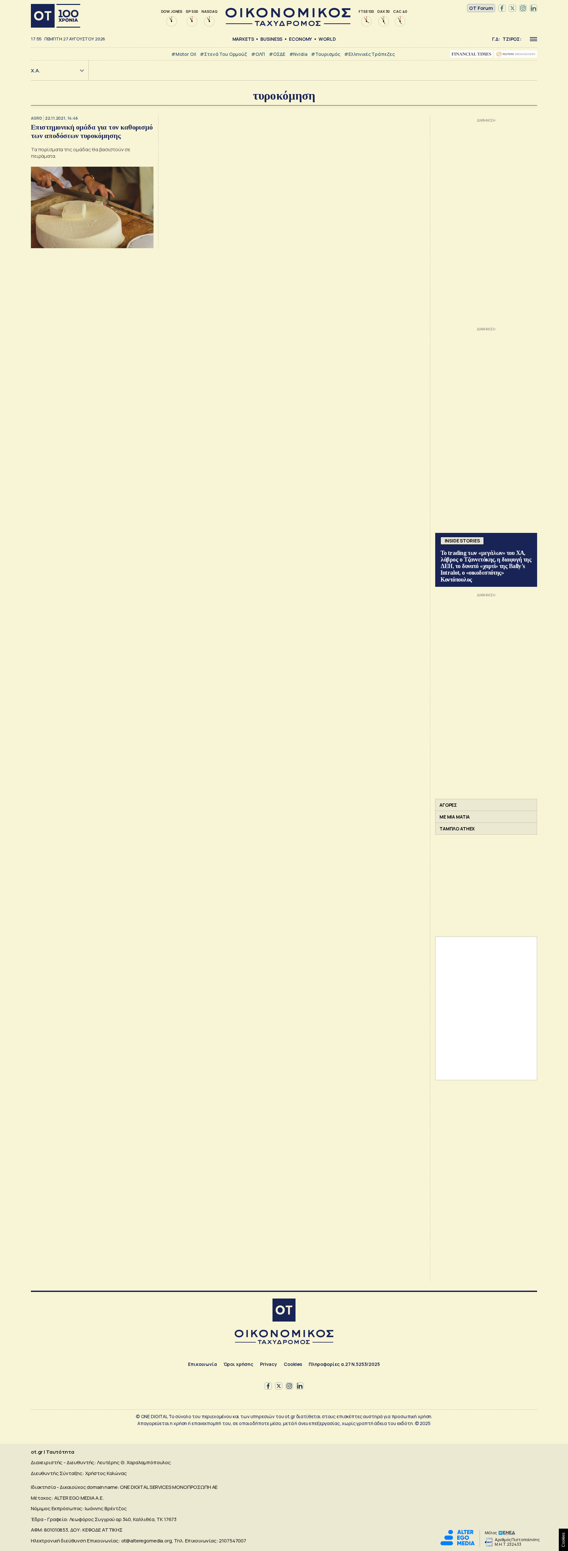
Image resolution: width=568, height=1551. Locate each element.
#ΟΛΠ (258, 54)
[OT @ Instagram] (523, 8)
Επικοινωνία (202, 1364)
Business (271, 39)
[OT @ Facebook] (502, 8)
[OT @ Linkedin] (533, 8)
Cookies (293, 1364)
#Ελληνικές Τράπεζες (369, 54)
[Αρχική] (55, 16)
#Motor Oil (183, 54)
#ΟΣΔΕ (277, 54)
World (327, 39)
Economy (300, 39)
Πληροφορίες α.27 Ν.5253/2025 (344, 1364)
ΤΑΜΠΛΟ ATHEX (457, 828)
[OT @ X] (512, 8)
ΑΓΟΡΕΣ (448, 805)
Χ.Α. (35, 70)
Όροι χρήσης (238, 1364)
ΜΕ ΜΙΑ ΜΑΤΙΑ (454, 817)
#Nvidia (298, 54)
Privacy (268, 1364)
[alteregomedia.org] (457, 1543)
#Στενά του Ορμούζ (223, 54)
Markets (243, 39)
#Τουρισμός (325, 54)
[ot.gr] (287, 24)
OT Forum (481, 8)
